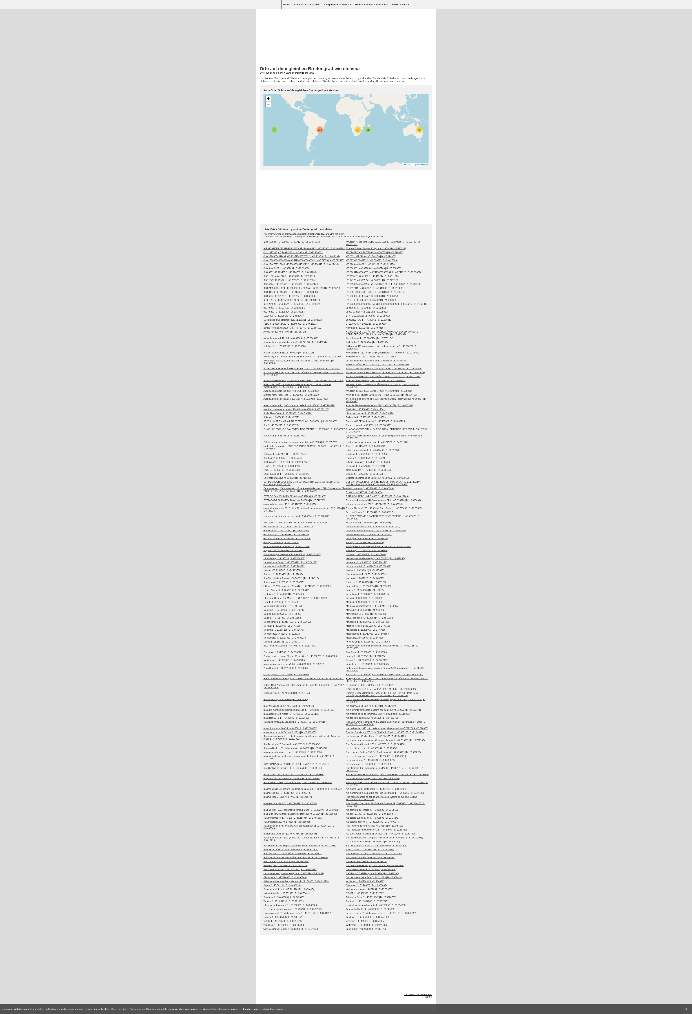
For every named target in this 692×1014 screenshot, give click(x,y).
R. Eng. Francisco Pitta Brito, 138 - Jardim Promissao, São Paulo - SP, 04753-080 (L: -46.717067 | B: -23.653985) (387, 679)
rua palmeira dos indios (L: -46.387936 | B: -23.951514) (373, 810)
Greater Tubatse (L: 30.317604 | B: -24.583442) (369, 534)
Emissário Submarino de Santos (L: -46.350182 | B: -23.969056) (377, 478)
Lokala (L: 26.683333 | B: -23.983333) (364, 598)
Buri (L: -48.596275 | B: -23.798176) (281, 425)
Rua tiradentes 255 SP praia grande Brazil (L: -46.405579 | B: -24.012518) (299, 845)
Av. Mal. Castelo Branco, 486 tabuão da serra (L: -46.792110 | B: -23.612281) (383, 376)
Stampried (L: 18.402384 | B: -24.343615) (283, 897)
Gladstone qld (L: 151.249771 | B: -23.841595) (286, 530)
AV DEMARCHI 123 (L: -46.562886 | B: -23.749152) (371, 356)
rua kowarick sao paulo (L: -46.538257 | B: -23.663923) (373, 778)
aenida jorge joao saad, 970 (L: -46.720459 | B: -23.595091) (292, 328)
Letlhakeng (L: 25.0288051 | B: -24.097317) (367, 594)
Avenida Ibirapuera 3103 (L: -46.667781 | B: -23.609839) (291, 391)
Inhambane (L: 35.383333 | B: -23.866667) (284, 558)
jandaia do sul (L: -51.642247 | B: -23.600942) (368, 566)
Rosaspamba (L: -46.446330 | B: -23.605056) (285, 699)
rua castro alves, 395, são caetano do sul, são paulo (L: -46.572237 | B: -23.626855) (387, 728)
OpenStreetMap (421, 164)
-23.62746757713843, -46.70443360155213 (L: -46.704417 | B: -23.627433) (301, 264)
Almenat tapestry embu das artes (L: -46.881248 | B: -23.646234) (295, 342)
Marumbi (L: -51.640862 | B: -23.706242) (366, 614)
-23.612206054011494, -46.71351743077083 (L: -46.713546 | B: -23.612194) (301, 256)
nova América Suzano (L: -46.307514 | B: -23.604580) (289, 645)
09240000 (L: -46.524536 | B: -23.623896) (366, 308)
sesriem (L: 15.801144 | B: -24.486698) (365, 881)
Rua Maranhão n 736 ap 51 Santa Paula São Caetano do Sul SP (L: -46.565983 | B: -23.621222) (387, 783)
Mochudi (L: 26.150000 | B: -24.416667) (282, 626)
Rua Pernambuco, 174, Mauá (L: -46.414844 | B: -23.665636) (293, 818)
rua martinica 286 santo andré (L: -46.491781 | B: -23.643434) (376, 789)
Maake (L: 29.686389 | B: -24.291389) (364, 602)
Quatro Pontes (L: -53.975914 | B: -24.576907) (286, 674)
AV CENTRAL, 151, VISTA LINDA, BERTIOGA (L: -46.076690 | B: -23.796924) (383, 352)
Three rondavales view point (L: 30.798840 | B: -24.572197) (292, 909)
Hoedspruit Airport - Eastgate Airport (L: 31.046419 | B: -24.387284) (378, 546)
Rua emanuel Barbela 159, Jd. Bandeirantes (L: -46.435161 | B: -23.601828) (383, 752)
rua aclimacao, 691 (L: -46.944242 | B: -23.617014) (371, 706)
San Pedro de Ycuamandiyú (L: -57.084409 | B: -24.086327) (292, 853)
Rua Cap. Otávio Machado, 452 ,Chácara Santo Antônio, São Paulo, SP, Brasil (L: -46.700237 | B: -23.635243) (385, 723)
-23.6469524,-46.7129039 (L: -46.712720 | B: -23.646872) (291, 242)
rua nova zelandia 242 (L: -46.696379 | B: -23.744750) (290, 803)
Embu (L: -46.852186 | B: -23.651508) (281, 470)
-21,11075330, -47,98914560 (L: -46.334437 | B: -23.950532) (293, 252)
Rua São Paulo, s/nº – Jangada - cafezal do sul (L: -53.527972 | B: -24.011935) (384, 837)
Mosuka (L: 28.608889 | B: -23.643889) (365, 638)
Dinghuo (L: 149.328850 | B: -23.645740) (366, 458)
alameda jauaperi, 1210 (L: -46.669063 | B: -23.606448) (290, 338)
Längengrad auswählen (337, 4)
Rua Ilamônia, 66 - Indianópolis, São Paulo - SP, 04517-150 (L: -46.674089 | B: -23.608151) (384, 769)
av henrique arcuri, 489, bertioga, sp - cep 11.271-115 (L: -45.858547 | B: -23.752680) (298, 361)
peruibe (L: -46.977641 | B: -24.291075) (365, 656)
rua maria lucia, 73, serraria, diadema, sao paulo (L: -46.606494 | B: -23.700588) (302, 789)
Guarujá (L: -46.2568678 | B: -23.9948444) (367, 538)
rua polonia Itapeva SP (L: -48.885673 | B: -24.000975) (373, 822)
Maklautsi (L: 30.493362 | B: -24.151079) (283, 606)
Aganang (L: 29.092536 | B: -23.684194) (365, 328)
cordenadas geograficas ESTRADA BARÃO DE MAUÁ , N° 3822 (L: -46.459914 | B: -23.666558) (304, 447)
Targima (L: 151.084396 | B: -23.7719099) (283, 901)
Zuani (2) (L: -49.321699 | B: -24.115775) (366, 929)
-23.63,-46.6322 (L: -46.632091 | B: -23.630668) (286, 268)
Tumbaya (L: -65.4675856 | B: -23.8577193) (367, 917)
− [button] (268, 104)
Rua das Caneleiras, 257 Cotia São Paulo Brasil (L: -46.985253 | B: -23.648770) (385, 732)
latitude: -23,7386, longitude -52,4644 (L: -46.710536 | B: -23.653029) (297, 586)
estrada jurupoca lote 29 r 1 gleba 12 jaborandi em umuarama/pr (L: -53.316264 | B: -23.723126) (304, 509)
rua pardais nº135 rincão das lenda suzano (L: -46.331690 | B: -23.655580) (300, 814)
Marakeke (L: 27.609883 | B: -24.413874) (283, 610)
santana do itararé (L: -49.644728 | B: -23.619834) (370, 857)
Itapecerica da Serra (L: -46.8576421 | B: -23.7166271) (290, 562)
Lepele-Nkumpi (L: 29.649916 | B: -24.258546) (286, 590)
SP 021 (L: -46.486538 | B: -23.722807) (365, 893)
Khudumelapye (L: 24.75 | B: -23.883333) (366, 574)
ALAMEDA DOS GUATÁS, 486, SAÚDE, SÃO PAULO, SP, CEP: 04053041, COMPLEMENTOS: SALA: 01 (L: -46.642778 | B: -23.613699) (382, 333)
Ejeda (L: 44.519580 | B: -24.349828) (281, 466)
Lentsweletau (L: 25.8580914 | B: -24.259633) (368, 586)
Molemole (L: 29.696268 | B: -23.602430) (283, 630)
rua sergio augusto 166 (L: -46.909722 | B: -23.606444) (373, 841)
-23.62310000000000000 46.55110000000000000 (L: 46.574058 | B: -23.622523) (303, 260)
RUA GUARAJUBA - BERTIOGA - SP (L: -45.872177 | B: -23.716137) (296, 764)
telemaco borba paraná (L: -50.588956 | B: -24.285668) (290, 905)
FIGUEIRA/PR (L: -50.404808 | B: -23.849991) (368, 522)
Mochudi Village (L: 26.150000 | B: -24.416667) (369, 626)
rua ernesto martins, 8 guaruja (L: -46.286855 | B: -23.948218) (376, 756)
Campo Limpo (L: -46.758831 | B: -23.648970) (368, 425)
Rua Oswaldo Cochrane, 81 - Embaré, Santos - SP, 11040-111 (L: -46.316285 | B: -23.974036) (385, 804)
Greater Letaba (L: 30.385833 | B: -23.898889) (286, 534)
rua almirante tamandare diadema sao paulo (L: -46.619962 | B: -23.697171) (383, 710)
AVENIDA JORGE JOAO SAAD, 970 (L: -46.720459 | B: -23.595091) (379, 391)
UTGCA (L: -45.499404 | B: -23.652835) (365, 921)
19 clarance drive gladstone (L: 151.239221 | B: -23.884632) (292, 320)
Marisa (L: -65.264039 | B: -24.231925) (365, 610)
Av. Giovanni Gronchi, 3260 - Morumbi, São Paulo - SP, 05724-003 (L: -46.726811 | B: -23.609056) (303, 373)
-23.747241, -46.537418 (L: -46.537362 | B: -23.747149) (290, 284)
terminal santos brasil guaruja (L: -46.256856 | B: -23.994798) (376, 905)
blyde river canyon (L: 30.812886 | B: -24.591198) (370, 413)
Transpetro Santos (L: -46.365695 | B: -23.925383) (370, 909)
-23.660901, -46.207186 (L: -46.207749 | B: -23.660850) (373, 268)
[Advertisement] (346, 38)
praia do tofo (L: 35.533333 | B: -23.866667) (367, 664)
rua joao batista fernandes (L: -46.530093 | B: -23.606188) (291, 778)
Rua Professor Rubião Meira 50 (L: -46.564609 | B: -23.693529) (377, 830)
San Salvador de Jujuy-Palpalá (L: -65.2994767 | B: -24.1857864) (295, 857)
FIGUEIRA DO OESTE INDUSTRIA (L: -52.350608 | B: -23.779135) (295, 522)
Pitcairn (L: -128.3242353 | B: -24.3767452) (367, 660)
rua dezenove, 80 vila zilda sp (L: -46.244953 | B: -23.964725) (376, 736)
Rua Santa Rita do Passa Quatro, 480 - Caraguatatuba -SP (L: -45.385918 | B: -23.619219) (301, 839)
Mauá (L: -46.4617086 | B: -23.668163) (282, 618)
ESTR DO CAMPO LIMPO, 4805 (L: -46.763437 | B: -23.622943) (377, 496)
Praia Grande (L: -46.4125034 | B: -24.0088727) (286, 668)
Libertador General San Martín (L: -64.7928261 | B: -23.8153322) (295, 598)
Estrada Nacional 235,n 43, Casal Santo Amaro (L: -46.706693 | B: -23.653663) (384, 508)
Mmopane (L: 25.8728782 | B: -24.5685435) (367, 622)
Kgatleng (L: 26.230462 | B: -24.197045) (283, 574)
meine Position (400, 4)
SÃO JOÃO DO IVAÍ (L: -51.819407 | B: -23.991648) (371, 869)
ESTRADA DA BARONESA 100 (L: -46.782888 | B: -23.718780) (294, 500)
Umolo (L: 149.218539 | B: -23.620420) (282, 921)
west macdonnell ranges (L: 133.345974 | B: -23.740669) (291, 929)
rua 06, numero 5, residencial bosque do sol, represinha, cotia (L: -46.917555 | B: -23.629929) (385, 700)
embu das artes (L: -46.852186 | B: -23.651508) (369, 470)
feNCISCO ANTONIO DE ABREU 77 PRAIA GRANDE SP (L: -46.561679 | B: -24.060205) (383, 517)
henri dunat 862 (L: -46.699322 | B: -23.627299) (286, 546)
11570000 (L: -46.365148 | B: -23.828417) (284, 316)
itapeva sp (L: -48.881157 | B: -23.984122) (366, 562)
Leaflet (407, 164)
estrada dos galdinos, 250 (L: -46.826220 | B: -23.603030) (374, 504)
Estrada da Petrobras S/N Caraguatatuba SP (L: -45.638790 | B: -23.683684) (383, 500)
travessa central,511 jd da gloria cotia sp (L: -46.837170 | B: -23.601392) (381, 913)
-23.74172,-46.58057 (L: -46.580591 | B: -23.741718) (372, 280)
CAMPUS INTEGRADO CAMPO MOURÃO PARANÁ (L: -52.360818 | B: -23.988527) (304, 429)
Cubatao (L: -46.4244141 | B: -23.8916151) (284, 454)
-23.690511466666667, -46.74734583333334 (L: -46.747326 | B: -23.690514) (384, 272)
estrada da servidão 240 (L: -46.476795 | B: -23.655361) (290, 504)
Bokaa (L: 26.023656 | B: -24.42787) (281, 417)
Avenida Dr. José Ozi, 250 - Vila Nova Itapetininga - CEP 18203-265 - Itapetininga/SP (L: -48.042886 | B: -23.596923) (297, 385)
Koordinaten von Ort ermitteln (371, 4)
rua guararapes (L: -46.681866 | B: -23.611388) (369, 764)
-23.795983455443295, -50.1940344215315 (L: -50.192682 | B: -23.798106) (383, 284)
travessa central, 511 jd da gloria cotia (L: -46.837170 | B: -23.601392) (297, 913)
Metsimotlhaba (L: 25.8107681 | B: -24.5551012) (287, 622)
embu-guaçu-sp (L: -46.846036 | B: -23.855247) (286, 474)
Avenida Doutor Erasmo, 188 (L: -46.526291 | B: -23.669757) (375, 380)
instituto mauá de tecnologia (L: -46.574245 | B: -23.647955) (375, 558)
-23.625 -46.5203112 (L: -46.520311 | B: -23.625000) (372, 260)
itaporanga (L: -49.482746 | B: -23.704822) (284, 566)
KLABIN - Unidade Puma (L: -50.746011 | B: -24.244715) (291, 578)
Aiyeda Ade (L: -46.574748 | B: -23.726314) (284, 332)
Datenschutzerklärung (272, 1009)
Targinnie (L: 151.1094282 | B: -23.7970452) (367, 901)
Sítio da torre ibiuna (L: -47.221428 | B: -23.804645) (288, 889)
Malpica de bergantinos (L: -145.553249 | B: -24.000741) (374, 606)
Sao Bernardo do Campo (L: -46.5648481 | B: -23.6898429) (375, 865)
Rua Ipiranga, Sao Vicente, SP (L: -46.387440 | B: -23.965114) (293, 774)
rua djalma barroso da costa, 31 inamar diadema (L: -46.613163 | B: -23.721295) (385, 740)
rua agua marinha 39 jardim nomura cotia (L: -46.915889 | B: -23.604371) (299, 710)
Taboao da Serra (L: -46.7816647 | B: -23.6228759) (371, 897)
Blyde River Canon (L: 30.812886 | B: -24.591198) (287, 413)
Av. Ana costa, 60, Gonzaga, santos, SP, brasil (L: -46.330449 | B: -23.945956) (384, 368)
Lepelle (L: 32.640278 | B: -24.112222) (365, 590)
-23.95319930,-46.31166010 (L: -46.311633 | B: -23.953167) (375, 292)
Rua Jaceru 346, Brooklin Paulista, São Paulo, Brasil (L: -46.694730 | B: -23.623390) (387, 774)
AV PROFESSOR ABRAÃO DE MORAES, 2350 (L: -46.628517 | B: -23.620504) (301, 368)
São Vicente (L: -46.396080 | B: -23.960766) (285, 877)
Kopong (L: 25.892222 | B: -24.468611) (365, 578)
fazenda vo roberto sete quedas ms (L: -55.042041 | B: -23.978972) (296, 516)
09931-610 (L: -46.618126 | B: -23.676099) (367, 312)
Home (286, 4)
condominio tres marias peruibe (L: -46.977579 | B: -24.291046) (377, 442)
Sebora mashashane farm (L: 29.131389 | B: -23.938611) (374, 877)
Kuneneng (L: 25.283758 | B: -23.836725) (283, 582)
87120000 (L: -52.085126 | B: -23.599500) (366, 324)
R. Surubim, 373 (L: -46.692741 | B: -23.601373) (369, 685)
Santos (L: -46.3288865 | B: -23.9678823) (366, 861)
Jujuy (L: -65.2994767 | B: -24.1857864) (282, 570)
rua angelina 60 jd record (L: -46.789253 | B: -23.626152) (291, 714)
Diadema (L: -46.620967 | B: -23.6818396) (366, 454)
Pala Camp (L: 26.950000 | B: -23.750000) (366, 652)
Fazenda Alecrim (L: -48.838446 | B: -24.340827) (370, 512)
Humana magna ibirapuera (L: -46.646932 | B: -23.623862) (292, 554)
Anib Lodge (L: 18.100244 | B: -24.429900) (367, 342)
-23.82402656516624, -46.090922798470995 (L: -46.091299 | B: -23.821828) (301, 288)
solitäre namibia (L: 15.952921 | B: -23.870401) (286, 893)
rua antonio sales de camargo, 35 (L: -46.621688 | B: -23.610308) (378, 714)
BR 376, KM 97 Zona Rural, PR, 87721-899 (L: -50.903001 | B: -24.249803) (300, 421)
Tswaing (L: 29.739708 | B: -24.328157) (282, 917)
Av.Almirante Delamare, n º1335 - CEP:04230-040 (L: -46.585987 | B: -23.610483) (303, 380)
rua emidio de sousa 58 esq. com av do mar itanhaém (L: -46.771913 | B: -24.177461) (298, 757)
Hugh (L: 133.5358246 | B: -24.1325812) (283, 550)
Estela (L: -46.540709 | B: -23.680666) (364, 492)
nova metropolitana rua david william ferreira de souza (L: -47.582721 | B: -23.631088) (382, 647)
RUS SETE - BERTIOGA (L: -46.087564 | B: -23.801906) (290, 849)
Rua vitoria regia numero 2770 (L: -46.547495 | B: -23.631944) (376, 845)
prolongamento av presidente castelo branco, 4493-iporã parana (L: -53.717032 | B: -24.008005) (387, 669)
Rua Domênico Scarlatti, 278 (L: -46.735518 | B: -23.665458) (375, 744)
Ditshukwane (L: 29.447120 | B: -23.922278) (285, 462)
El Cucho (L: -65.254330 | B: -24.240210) (366, 466)
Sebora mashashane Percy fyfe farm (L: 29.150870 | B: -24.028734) (296, 881)
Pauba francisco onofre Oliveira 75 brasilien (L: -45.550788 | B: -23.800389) (300, 656)
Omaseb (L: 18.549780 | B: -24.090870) (282, 652)
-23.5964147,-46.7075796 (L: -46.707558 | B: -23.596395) (374, 252)
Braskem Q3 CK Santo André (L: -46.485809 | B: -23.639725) (375, 421)
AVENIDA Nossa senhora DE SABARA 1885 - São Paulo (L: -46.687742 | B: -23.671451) (383, 243)
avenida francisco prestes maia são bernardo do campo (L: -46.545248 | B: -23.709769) (382, 385)
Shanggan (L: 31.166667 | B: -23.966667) (366, 885)
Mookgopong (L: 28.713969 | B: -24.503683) (367, 634)
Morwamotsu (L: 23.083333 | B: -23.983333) (285, 638)
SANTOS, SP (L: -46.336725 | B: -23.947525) (285, 865)
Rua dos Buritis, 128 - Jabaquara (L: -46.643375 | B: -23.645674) (295, 748)
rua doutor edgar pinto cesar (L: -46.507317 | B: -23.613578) (292, 752)
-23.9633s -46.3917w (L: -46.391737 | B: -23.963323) (289, 296)
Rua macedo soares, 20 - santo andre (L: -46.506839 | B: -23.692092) (297, 782)
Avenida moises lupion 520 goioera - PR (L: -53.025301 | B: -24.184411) (381, 395)
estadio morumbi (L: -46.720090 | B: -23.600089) (370, 488)
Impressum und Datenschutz (418, 994)
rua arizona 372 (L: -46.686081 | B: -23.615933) (286, 718)
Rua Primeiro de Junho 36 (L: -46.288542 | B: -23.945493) (374, 826)
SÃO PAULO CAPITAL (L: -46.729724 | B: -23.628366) (372, 873)
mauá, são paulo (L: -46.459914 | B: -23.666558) (370, 618)
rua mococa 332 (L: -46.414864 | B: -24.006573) (286, 793)
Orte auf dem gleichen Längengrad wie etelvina (287, 72)
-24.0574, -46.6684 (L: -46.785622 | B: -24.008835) (371, 300)
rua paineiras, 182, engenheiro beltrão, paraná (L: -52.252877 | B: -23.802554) (301, 810)
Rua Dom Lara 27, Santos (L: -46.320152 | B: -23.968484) (291, 744)
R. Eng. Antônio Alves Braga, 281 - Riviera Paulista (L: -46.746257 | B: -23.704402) (303, 678)
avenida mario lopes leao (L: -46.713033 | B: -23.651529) (291, 395)
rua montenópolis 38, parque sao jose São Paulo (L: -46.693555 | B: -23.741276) (385, 793)
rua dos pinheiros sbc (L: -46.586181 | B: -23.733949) (372, 748)
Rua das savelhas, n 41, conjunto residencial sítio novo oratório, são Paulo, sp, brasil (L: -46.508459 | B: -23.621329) (301, 737)
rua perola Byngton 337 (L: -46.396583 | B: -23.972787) (373, 818)
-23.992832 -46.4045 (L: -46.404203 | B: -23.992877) (372, 296)
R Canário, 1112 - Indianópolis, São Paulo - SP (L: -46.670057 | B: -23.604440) (384, 674)
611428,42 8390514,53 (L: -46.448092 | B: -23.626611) (290, 324)
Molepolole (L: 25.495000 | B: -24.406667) (366, 630)
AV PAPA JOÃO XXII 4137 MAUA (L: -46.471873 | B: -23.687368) (377, 364)
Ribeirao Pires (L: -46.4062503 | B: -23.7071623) (287, 693)
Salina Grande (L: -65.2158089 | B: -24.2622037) (370, 849)
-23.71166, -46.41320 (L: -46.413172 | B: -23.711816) (289, 276)
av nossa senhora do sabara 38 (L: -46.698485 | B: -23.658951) (377, 360)
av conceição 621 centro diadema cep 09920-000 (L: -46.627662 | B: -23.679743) (303, 356)
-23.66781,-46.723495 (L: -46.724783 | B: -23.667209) (290, 272)
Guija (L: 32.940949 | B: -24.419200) (281, 542)
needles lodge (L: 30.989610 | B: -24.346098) (368, 642)
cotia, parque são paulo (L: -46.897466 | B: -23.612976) (373, 450)
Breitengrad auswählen (307, 4)
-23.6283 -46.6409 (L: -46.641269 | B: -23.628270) (370, 264)
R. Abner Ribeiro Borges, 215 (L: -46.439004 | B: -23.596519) (376, 248)
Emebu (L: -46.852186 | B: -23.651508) (365, 474)
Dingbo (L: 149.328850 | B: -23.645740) (282, 458)
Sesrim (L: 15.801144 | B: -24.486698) (282, 885)
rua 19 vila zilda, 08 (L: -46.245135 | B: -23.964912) (288, 706)
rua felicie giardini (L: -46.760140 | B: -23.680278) (370, 760)
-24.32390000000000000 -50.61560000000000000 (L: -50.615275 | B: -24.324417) (387, 304)
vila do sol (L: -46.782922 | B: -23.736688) (284, 925)
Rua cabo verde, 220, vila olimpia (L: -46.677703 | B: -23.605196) (295, 722)
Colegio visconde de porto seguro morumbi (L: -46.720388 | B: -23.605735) (300, 442)
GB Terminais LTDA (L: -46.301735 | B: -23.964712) (288, 526)
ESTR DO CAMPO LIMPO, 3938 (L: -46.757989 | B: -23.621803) (294, 496)
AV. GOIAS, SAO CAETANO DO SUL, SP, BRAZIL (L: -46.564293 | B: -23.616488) (385, 372)
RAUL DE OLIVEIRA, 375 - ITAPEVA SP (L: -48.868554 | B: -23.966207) (381, 689)
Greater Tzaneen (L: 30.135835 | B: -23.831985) (286, 538)
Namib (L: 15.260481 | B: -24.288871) (281, 642)
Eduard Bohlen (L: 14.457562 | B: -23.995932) (368, 462)
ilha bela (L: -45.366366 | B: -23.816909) (366, 554)
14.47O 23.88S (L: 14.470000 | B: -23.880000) (368, 316)
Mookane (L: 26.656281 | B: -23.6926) (282, 634)
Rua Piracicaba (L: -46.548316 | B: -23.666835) (286, 822)
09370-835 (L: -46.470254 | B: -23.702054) (284, 312)
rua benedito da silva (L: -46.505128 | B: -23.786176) (372, 718)
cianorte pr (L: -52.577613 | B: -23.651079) (284, 435)
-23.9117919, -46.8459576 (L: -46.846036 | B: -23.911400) (374, 288)
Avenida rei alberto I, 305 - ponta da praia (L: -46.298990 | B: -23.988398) (299, 405)
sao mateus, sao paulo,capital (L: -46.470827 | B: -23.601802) (293, 873)
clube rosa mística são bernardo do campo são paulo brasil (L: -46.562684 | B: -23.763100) (384, 437)
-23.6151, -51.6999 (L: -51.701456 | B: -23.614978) (371, 256)
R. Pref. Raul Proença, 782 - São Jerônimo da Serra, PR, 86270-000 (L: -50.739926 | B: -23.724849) (304, 686)
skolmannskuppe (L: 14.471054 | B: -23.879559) (369, 889)
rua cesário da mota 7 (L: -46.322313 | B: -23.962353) (289, 732)
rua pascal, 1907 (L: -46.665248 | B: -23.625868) (370, 814)
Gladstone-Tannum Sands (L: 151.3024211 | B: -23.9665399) (376, 530)
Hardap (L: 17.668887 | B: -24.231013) (365, 542)
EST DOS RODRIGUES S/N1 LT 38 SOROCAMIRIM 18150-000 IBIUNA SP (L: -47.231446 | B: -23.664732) (301, 483)
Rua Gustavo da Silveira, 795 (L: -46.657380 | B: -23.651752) (293, 768)
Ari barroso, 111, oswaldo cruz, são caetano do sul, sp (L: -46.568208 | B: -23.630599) (381, 347)
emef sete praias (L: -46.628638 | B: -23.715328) (287, 478)
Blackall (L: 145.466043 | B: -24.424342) (365, 409)
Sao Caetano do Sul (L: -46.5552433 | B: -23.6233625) (290, 869)
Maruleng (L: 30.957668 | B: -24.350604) (283, 614)
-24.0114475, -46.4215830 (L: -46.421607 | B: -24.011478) (292, 300)
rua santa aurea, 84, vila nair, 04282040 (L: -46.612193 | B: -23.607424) (381, 833)
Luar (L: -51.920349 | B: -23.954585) (281, 602)
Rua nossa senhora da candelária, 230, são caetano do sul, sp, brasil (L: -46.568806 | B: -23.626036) (381, 798)
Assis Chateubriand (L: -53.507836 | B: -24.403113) (288, 352)
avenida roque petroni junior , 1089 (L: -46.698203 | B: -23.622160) (296, 409)
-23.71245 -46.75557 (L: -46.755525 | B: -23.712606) (289, 280)
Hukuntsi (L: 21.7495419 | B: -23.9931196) (366, 550)
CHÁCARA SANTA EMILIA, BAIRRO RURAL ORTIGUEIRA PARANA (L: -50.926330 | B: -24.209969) (387, 430)
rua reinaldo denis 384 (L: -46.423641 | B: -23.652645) (290, 833)
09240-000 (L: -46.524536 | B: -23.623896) (284, 308)
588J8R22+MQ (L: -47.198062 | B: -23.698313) (369, 320)
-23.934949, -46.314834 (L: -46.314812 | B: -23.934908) (290, 292)
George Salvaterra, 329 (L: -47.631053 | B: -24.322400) (373, 526)
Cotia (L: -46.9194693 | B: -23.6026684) (365, 446)
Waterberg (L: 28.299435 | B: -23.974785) (366, 925)
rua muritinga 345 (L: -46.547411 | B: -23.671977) (287, 797)
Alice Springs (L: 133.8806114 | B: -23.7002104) (369, 338)
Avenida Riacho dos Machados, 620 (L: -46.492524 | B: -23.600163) (379, 405)
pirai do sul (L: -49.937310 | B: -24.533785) (284, 660)
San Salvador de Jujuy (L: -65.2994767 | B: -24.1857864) (374, 853)
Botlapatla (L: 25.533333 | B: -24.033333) (366, 417)
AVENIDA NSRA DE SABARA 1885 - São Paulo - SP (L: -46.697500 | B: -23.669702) (304, 248)
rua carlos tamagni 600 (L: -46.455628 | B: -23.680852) (290, 728)
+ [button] (268, 98)
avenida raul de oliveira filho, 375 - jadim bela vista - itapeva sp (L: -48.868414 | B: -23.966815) (386, 400)
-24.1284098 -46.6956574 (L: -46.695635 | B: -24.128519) (291, 304)
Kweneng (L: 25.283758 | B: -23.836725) (366, 582)
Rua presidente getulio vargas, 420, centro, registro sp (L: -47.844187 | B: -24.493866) (299, 827)
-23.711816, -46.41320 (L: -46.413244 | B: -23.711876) (372, 276)
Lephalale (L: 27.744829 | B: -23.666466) (283, 594)
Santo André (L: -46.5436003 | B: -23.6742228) (286, 861)
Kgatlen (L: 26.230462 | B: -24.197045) (365, 570)
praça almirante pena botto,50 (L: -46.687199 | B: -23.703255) (293, 664)
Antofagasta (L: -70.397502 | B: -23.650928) (284, 346)
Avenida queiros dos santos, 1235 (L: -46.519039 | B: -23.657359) (295, 399)
